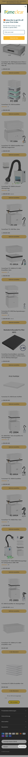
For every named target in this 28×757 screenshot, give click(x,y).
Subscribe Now (14, 38)
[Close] (25, 6)
